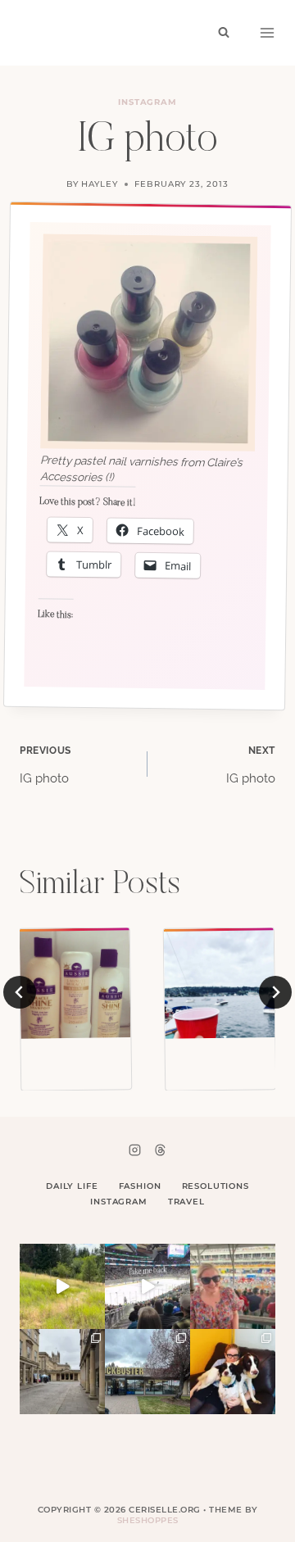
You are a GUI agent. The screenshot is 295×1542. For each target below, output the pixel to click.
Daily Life (72, 1186)
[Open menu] (267, 33)
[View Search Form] (223, 32)
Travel (186, 1201)
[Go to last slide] (19, 992)
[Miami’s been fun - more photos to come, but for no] (232, 1286)
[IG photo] (75, 983)
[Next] (275, 992)
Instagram (148, 102)
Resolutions (215, 1186)
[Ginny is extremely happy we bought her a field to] (62, 1286)
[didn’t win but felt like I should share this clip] (147, 1286)
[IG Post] (219, 983)
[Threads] (160, 1149)
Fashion (140, 1186)
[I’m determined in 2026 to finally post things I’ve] (147, 1371)
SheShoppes (148, 1520)
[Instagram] (135, 1149)
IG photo (45, 765)
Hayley (99, 184)
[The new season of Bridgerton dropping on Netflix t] (62, 1371)
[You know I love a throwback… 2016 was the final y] (232, 1371)
